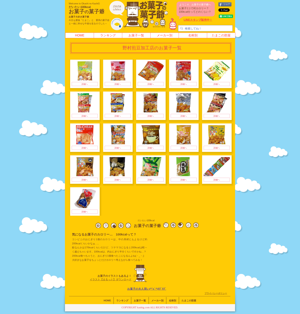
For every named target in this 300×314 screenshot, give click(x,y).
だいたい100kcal (80, 7)
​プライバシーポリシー (216, 293)
